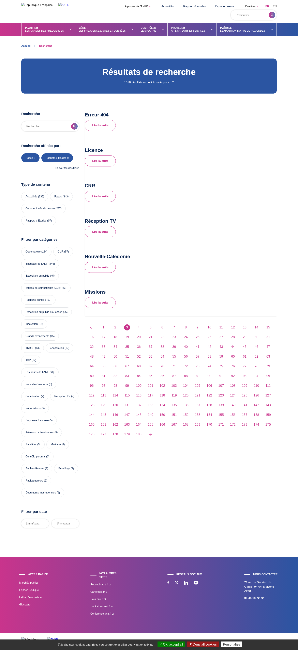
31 (268, 337)
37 (150, 346)
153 (197, 415)
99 (127, 385)
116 (138, 395)
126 (256, 395)
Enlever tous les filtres (67, 168)
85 (150, 376)
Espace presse (224, 6)
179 (127, 434)
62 (256, 356)
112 (91, 395)
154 (209, 415)
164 (138, 424)
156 (233, 415)
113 (103, 395)
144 (91, 415)
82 (115, 376)
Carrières (250, 6)
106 (209, 385)
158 (256, 415)
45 (245, 346)
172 (233, 424)
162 (115, 424)
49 (103, 356)
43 (221, 346)
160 (91, 424)
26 (209, 337)
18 (115, 337)
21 (150, 337)
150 (162, 415)
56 (186, 356)
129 (103, 405)
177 (103, 434)
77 (245, 366)
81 (103, 376)
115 (127, 395)
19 (127, 337)
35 (127, 346)
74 (209, 366)
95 (268, 376)
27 (221, 337)
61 (245, 356)
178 (115, 434)
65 (103, 366)
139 (221, 405)
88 (186, 376)
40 (186, 346)
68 (139, 366)
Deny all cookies (204, 644)
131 (127, 405)
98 (115, 385)
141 (244, 405)
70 (162, 366)
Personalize (231, 644)
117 (150, 395)
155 (221, 415)
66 (115, 366)
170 (209, 424)
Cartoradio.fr (98, 591)
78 (256, 366)
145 (103, 415)
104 (186, 385)
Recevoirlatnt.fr (99, 584)
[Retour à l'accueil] (63, 5)
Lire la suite (100, 125)
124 (233, 395)
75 (221, 366)
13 (245, 327)
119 (174, 395)
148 (138, 415)
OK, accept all (172, 644)
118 (162, 395)
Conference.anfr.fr (101, 613)
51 (127, 356)
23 (174, 337)
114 (115, 395)
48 (92, 356)
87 (174, 376)
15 (268, 327)
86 (162, 376)
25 (197, 337)
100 (138, 385)
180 (138, 434)
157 (244, 415)
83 (127, 376)
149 (150, 415)
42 (209, 346)
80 (92, 376)
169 (197, 424)
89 (197, 376)
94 (256, 376)
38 (162, 346)
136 (186, 405)
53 (150, 356)
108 (233, 385)
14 (256, 327)
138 (209, 405)
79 (268, 366)
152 (186, 415)
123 (221, 395)
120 (186, 395)
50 (115, 356)
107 (221, 385)
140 (233, 405)
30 (256, 337)
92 (233, 376)
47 (268, 346)
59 (221, 356)
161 (103, 424)
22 (162, 337)
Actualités (167, 6)
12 (233, 327)
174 (256, 424)
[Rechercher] (272, 15)
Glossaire (24, 604)
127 (268, 395)
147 (127, 415)
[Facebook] (168, 583)
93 (245, 376)
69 (150, 366)
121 (197, 395)
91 (221, 376)
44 (233, 346)
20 (139, 337)
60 (233, 356)
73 (197, 366)
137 (197, 405)
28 (233, 337)
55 (174, 356)
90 (209, 376)
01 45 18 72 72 (254, 598)
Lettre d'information (30, 597)
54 (162, 356)
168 (186, 424)
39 (174, 346)
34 (115, 346)
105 (197, 385)
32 (92, 346)
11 (221, 327)
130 (115, 405)
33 (103, 346)
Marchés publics (29, 582)
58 (209, 356)
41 (197, 346)
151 (174, 415)
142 (256, 405)
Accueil (26, 45)
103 (174, 385)
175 (268, 424)
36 (139, 346)
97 (103, 385)
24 (186, 337)
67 (127, 366)
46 (256, 346)
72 (186, 366)
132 (138, 405)
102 (162, 385)
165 (150, 424)
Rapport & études (194, 6)
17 (103, 337)
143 (268, 405)
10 (209, 327)
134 (162, 405)
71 (174, 366)
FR (267, 6)
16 (92, 337)
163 (127, 424)
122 (209, 395)
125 (244, 395)
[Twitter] (176, 583)
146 (115, 415)
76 (233, 366)
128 (91, 405)
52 (139, 356)
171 (221, 424)
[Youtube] (196, 583)
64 (92, 366)
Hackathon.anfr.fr (100, 606)
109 (244, 385)
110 (256, 385)
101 (150, 385)
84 (139, 376)
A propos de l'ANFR (137, 6)
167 (174, 424)
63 (268, 356)
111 (268, 385)
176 (91, 434)
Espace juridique (29, 589)
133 (150, 405)
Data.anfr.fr (97, 599)
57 (197, 356)
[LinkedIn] (186, 583)
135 (174, 405)
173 (244, 424)
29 (245, 337)
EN (275, 6)
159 (268, 415)
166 (162, 424)
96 (92, 385)
